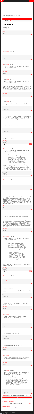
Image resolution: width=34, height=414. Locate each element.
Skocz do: (11, 403)
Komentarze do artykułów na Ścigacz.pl (16, 15)
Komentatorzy (7, 51)
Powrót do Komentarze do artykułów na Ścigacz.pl (9, 401)
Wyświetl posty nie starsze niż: (11, 395)
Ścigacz (3, 31)
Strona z (24, 20)
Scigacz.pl (1, 1)
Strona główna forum (5, 15)
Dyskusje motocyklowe (9, 15)
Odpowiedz (17, 397)
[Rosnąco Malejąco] (27, 395)
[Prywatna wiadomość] (4, 35)
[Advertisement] (17, 8)
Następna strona (5, 395)
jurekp (6, 195)
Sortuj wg (21, 395)
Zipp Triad (7, 17)
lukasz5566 (7, 288)
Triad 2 (4, 194)
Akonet (14, 412)
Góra (30, 34)
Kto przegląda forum (6, 406)
